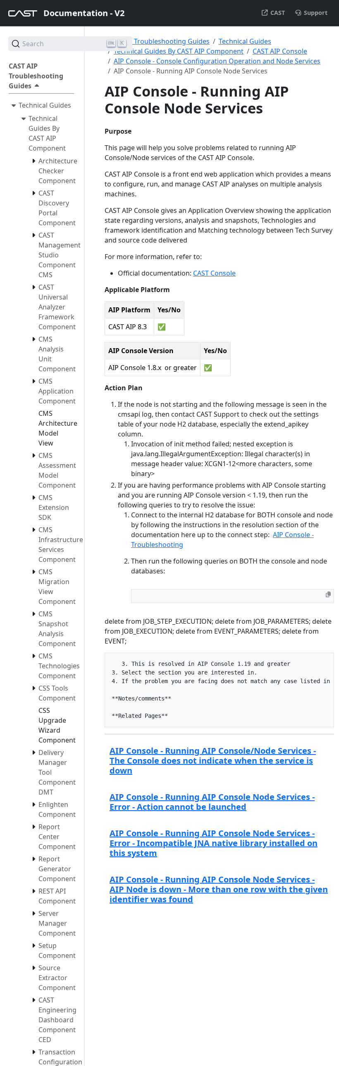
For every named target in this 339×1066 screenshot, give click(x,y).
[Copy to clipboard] (328, 594)
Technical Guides (245, 41)
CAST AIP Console (280, 51)
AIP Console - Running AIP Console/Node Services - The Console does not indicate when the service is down (213, 760)
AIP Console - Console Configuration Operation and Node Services (217, 61)
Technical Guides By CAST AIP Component (179, 51)
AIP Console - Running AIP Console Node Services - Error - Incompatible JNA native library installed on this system (214, 843)
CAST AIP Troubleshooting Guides (157, 41)
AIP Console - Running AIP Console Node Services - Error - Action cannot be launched (212, 801)
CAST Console (214, 273)
